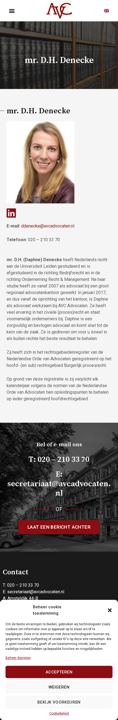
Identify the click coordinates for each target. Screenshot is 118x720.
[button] (110, 610)
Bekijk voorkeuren (59, 702)
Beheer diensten (18, 658)
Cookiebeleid (59, 713)
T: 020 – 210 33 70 (59, 460)
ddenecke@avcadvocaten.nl (47, 226)
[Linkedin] (11, 213)
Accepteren (59, 672)
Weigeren (59, 687)
